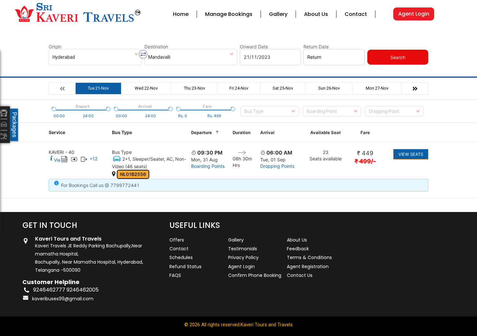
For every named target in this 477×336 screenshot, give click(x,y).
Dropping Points (277, 166)
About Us (316, 14)
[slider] (53, 108)
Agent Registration (308, 266)
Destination (156, 46)
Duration (242, 132)
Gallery (278, 14)
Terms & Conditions (309, 257)
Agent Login (413, 14)
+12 (93, 158)
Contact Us (299, 275)
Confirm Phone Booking (254, 275)
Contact (356, 14)
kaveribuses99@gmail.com (62, 298)
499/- (365, 161)
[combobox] (269, 111)
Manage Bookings (228, 14)
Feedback (298, 248)
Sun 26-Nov (329, 88)
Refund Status (185, 266)
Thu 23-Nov (194, 88)
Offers (176, 240)
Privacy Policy (243, 257)
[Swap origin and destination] (143, 54)
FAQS (175, 275)
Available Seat (325, 132)
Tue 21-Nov (98, 88)
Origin (55, 46)
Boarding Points (208, 166)
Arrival (267, 132)
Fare (365, 132)
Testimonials (242, 248)
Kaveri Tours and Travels (266, 325)
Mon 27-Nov (377, 88)
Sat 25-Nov (283, 88)
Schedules (181, 257)
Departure (201, 132)
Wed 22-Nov (146, 88)
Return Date (316, 46)
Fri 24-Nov (238, 88)
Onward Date (254, 46)
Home (181, 14)
